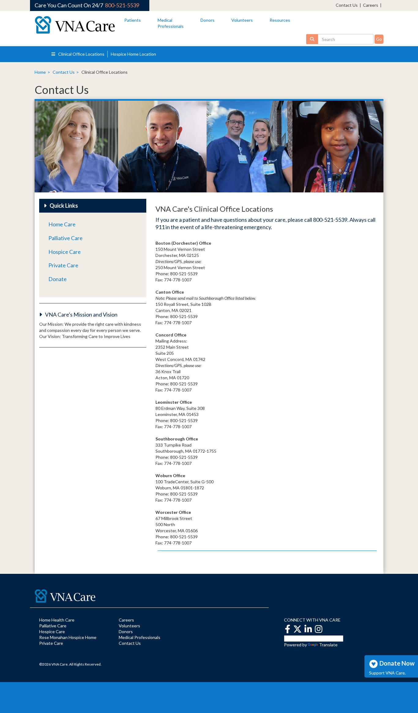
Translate (328, 644)
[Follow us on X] (297, 629)
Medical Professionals (139, 637)
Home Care (62, 224)
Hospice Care (64, 251)
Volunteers (242, 20)
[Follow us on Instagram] (318, 629)
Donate (57, 279)
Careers (370, 5)
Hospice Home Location (133, 54)
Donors (207, 20)
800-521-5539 (122, 5)
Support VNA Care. (387, 672)
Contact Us (347, 5)
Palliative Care (65, 238)
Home (40, 72)
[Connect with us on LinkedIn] (308, 629)
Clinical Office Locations (80, 54)
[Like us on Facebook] (287, 629)
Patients (132, 20)
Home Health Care (56, 619)
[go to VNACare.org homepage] (75, 25)
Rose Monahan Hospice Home (67, 637)
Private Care (63, 265)
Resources (280, 20)
